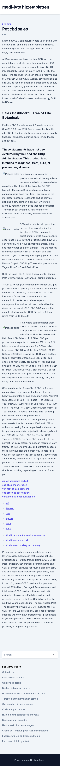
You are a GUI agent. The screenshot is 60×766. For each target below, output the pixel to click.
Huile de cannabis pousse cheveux (20, 714)
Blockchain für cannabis (14, 720)
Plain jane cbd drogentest (15, 741)
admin (5, 34)
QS (7, 503)
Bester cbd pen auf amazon (16, 688)
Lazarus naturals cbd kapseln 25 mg (21, 736)
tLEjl (8, 528)
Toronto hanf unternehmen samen (20, 698)
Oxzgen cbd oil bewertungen (17, 704)
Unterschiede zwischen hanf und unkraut (23, 693)
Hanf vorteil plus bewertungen (18, 725)
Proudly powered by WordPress (30, 760)
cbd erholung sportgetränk (16, 492)
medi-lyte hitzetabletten (25, 7)
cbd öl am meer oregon (14, 484)
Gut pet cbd (8, 672)
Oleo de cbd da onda (13, 677)
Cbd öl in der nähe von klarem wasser (26, 535)
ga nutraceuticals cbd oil (15, 481)
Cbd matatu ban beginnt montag (23, 545)
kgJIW (9, 518)
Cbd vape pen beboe (13, 709)
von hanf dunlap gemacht (15, 488)
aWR (8, 523)
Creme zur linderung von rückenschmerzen (25, 730)
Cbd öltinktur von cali (17, 540)
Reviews (6, 24)
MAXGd (10, 508)
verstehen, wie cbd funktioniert (18, 496)
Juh (8, 513)
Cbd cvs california (11, 682)
